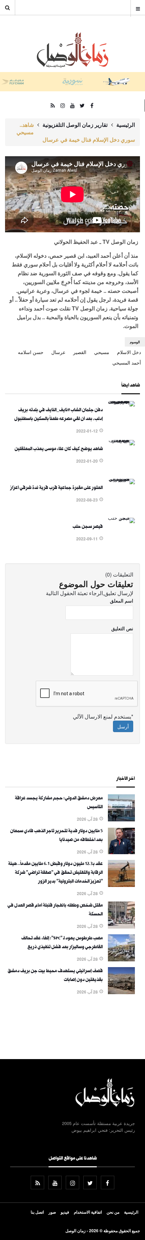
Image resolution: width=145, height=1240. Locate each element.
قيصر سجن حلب (87, 527)
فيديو (65, 1212)
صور (52, 1212)
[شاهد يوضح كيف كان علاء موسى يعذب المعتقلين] (121, 440)
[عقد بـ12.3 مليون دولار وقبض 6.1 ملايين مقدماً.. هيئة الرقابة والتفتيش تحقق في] (121, 885)
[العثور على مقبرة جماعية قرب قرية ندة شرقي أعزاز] (121, 478)
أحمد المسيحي (126, 362)
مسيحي (101, 352)
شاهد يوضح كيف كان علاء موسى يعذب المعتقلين (58, 449)
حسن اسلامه (31, 352)
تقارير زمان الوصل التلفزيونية (75, 124)
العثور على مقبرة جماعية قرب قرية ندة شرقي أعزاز (56, 488)
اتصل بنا (37, 1212)
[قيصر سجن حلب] (121, 517)
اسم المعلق (121, 600)
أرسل (123, 726)
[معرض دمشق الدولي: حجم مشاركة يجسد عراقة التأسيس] (121, 819)
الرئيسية (125, 124)
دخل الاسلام (129, 352)
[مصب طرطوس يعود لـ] (121, 959)
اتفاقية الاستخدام (88, 1212)
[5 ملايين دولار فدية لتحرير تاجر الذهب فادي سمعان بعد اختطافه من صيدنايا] (121, 852)
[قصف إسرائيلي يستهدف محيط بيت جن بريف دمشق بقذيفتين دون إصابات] (121, 992)
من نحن (113, 1212)
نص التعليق (122, 628)
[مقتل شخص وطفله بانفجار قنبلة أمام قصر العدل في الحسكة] (121, 926)
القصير (79, 352)
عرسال (58, 352)
